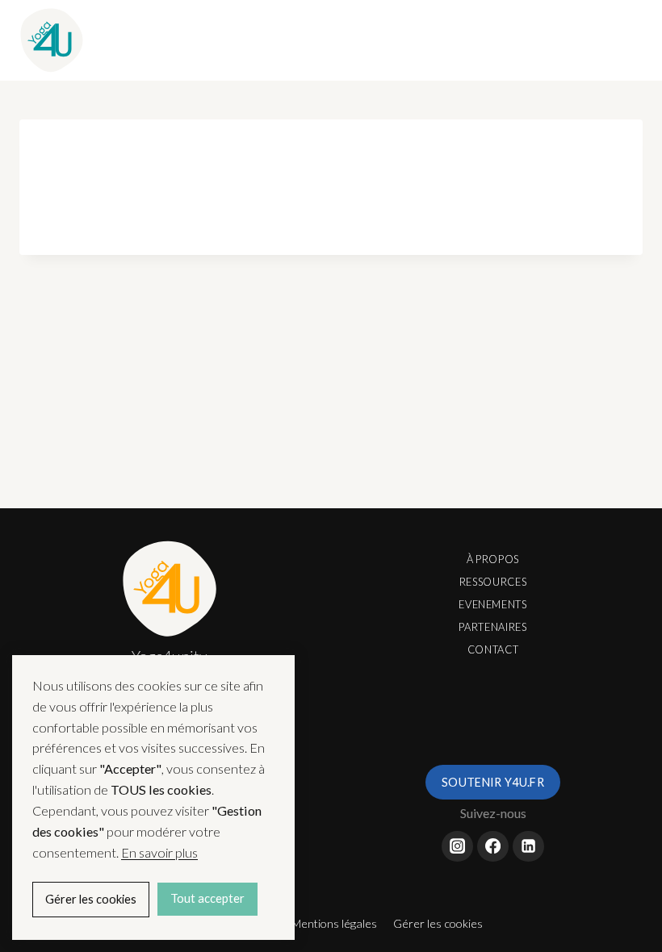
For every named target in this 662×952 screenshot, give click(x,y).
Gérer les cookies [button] (438, 923)
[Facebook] (492, 846)
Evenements (492, 604)
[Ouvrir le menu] (626, 40)
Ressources (492, 581)
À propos (493, 559)
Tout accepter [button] (207, 898)
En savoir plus (159, 852)
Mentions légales (334, 923)
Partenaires (492, 626)
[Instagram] (457, 846)
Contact (492, 649)
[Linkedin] (528, 846)
